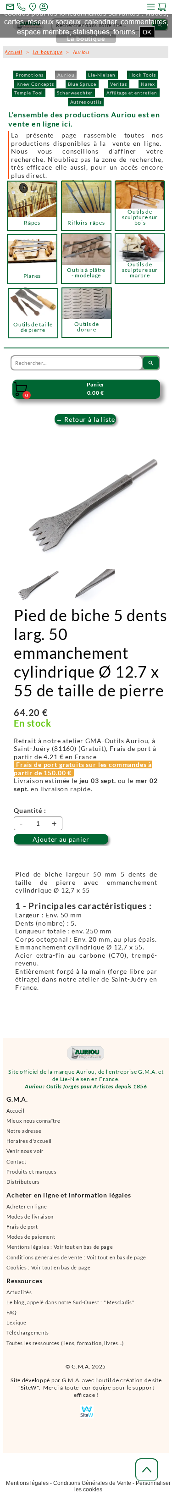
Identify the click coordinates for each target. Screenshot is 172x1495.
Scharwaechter (75, 92)
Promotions (30, 74)
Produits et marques (31, 1172)
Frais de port (22, 1227)
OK (147, 32)
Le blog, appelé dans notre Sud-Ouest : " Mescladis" (70, 1302)
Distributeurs (23, 1182)
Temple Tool (28, 92)
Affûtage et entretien (131, 92)
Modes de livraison (30, 1216)
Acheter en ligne (26, 1206)
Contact (16, 1161)
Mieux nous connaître (33, 1121)
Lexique (16, 1322)
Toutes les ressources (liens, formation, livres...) (65, 1343)
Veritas (118, 84)
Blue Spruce (82, 84)
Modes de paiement (30, 1237)
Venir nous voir (25, 1151)
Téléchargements (27, 1332)
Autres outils (86, 102)
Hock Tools (142, 74)
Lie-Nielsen (101, 74)
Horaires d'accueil (29, 1141)
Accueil (15, 1111)
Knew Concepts (35, 84)
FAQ (11, 1312)
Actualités (19, 1292)
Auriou (65, 74)
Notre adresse (24, 1131)
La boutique (47, 52)
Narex (148, 84)
